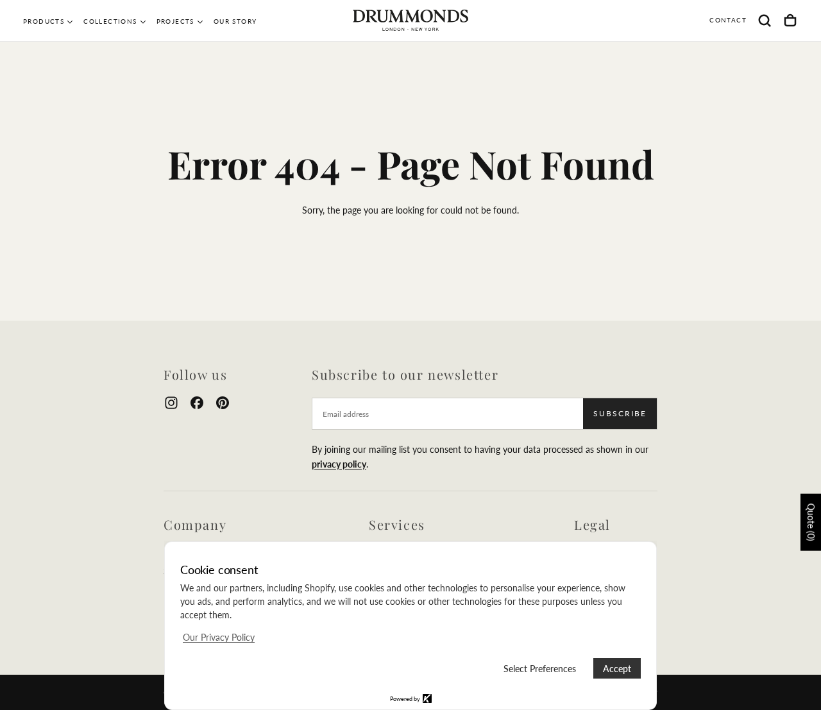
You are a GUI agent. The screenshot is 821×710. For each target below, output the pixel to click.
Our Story (235, 21)
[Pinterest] (222, 402)
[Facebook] (197, 402)
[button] (764, 20)
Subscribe (620, 413)
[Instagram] (171, 402)
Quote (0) (811, 522)
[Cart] (790, 20)
